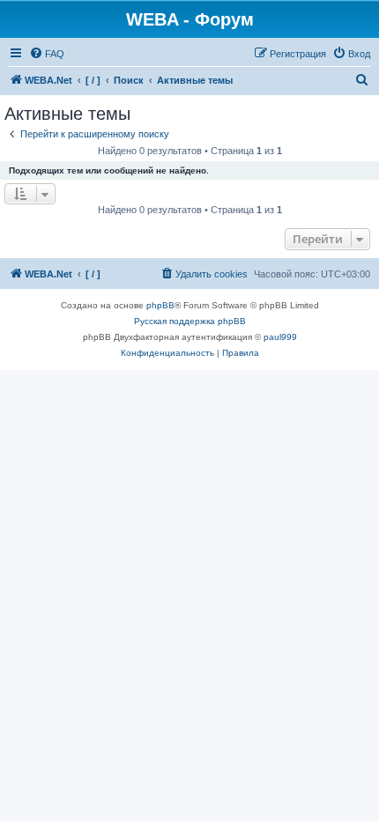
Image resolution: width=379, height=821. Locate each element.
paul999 (280, 337)
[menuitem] (46, 53)
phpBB (160, 305)
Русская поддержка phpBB (190, 321)
